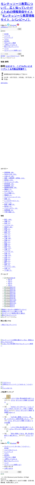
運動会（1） (8, 189)
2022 (12, 292)
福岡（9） (7, 246)
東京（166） (8, 219)
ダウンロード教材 (10, 43)
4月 (10, 283)
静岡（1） (7, 229)
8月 (10, 279)
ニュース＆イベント (13, 56)
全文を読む (4, 83)
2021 (12, 293)
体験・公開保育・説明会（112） (14, 178)
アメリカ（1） (9, 251)
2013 (12, 306)
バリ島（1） (8, 270)
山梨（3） (7, 268)
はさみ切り (30, 429)
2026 (12, 278)
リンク (6, 48)
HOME (6, 34)
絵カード (12, 412)
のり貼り (28, 420)
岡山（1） (7, 263)
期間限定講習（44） (10, 187)
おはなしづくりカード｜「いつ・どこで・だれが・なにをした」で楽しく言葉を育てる (19, 408)
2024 (12, 288)
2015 (13, 303)
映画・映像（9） (9, 204)
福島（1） (7, 261)
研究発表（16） (9, 183)
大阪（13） (7, 255)
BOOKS (6, 41)
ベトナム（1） (9, 225)
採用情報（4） (9, 210)
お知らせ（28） (9, 176)
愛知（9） (7, 232)
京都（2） (7, 249)
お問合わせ (4, 27)
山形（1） (7, 257)
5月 (10, 281)
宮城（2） (7, 259)
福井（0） (7, 264)
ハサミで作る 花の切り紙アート (21, 427)
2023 (12, 290)
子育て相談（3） (9, 212)
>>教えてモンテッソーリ (9, 324)
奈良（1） (7, 223)
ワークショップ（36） (11, 182)
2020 (12, 295)
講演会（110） (9, 180)
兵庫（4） (7, 231)
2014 (12, 305)
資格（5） (7, 199)
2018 (12, 298)
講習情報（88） (9, 172)
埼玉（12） (7, 248)
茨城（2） (7, 240)
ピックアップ (8, 37)
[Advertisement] (14, 96)
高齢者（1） (8, 195)
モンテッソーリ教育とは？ (13, 50)
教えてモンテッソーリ (11, 46)
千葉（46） (7, 238)
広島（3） (7, 253)
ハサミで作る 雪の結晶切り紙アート (22, 398)
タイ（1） (7, 234)
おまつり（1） (9, 191)
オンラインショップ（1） (12, 197)
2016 (12, 301)
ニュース (7, 35)
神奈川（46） (8, 227)
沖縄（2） (7, 221)
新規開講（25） (9, 185)
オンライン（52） (10, 266)
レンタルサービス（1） (11, 200)
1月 (10, 285)
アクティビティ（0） (11, 208)
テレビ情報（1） (9, 193)
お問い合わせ (8, 468)
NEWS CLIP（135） (10, 174)
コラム (6, 39)
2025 (12, 287)
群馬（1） (7, 236)
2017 (13, 300)
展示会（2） (8, 206)
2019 (12, 296)
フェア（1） (8, 202)
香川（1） (7, 242)
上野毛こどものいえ (10, 45)
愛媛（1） (7, 244)
